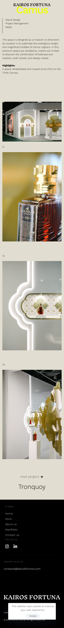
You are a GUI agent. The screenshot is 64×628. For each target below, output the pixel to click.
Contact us (12, 534)
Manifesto (11, 529)
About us (11, 524)
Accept (32, 616)
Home (9, 513)
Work (8, 518)
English (7, 612)
